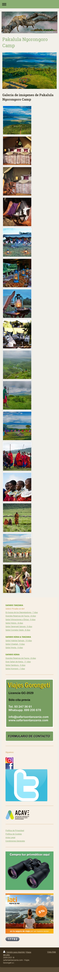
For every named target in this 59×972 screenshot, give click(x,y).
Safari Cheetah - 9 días (15, 644)
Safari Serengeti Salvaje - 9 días (19, 626)
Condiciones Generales (15, 841)
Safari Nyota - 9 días (14, 647)
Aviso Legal (10, 837)
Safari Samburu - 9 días (15, 665)
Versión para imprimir (15, 952)
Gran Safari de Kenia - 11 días (18, 661)
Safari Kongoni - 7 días (15, 668)
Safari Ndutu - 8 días (14, 623)
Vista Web (51, 952)
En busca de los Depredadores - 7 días (22, 612)
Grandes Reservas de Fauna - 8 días (21, 616)
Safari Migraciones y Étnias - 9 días (20, 619)
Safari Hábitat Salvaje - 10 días (19, 640)
